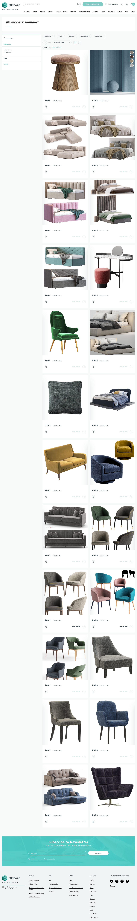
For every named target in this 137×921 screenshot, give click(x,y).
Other (133, 11)
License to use (73, 884)
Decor (91, 888)
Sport (126, 11)
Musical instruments (84, 11)
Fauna (103, 11)
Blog (70, 880)
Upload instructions (55, 888)
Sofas (91, 895)
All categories (53, 884)
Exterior (42, 11)
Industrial (95, 11)
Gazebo (92, 899)
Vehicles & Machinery (61, 11)
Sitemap (112, 886)
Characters (111, 11)
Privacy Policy (51, 859)
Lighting (92, 906)
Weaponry (73, 11)
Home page (9, 27)
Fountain (92, 902)
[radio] (73, 106)
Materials (50, 11)
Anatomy (119, 11)
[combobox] (49, 4)
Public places (94, 917)
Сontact (51, 891)
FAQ (50, 880)
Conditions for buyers (76, 888)
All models (26, 11)
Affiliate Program (34, 897)
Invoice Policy (73, 891)
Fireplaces (93, 891)
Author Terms (73, 895)
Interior (35, 11)
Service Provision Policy (36, 893)
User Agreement (34, 880)
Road (91, 910)
